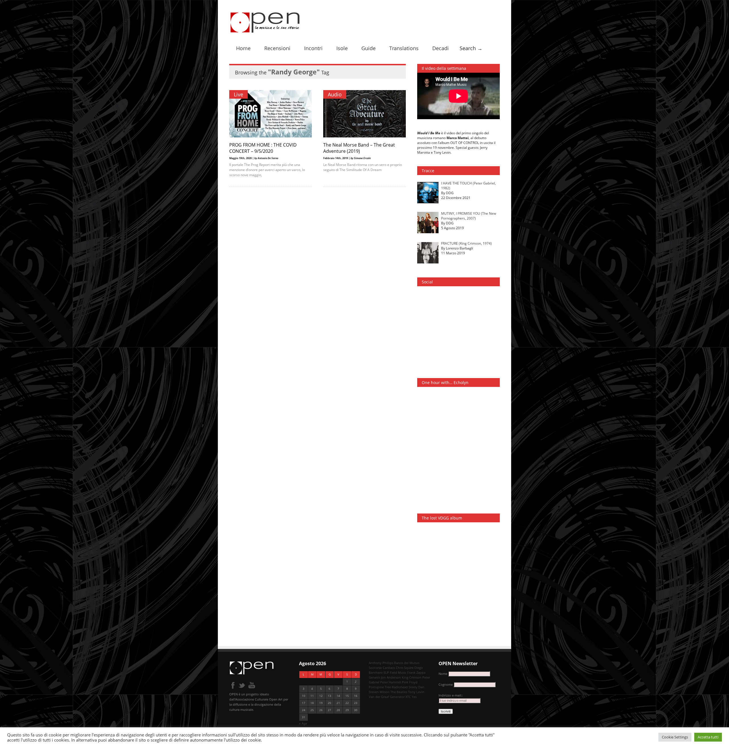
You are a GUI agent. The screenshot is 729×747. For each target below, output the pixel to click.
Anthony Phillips (381, 663)
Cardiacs (389, 667)
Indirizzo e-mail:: (451, 695)
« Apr (303, 723)
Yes (414, 697)
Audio (335, 94)
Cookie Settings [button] (675, 737)
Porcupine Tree (380, 687)
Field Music (398, 672)
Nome (443, 673)
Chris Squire (404, 667)
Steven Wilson (379, 692)
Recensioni (277, 48)
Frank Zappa (416, 672)
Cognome (446, 684)
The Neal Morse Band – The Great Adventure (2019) (359, 148)
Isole (342, 48)
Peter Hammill (390, 682)
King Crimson (411, 677)
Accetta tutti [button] (708, 737)
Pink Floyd (409, 682)
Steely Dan (416, 687)
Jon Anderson (391, 677)
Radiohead (400, 687)
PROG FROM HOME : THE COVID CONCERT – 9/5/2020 (263, 148)
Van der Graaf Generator (387, 697)
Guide (368, 48)
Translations (404, 48)
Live (238, 94)
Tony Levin (416, 692)
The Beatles (398, 692)
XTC (408, 697)
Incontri (313, 48)
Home (243, 48)
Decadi (440, 48)
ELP (386, 672)
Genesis (374, 677)
